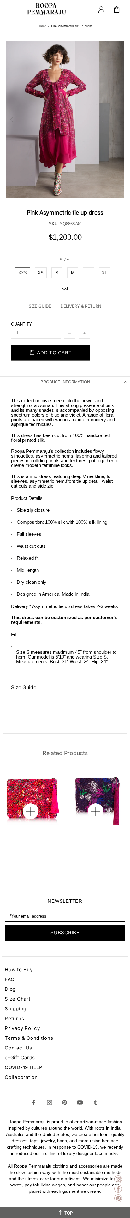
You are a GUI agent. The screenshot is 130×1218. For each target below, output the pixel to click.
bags (62, 1140)
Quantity (21, 324)
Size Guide (23, 687)
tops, (35, 1140)
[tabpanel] (32, 796)
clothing (60, 1165)
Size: (65, 259)
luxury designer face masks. (91, 1153)
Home (42, 25)
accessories (90, 1165)
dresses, (20, 1140)
